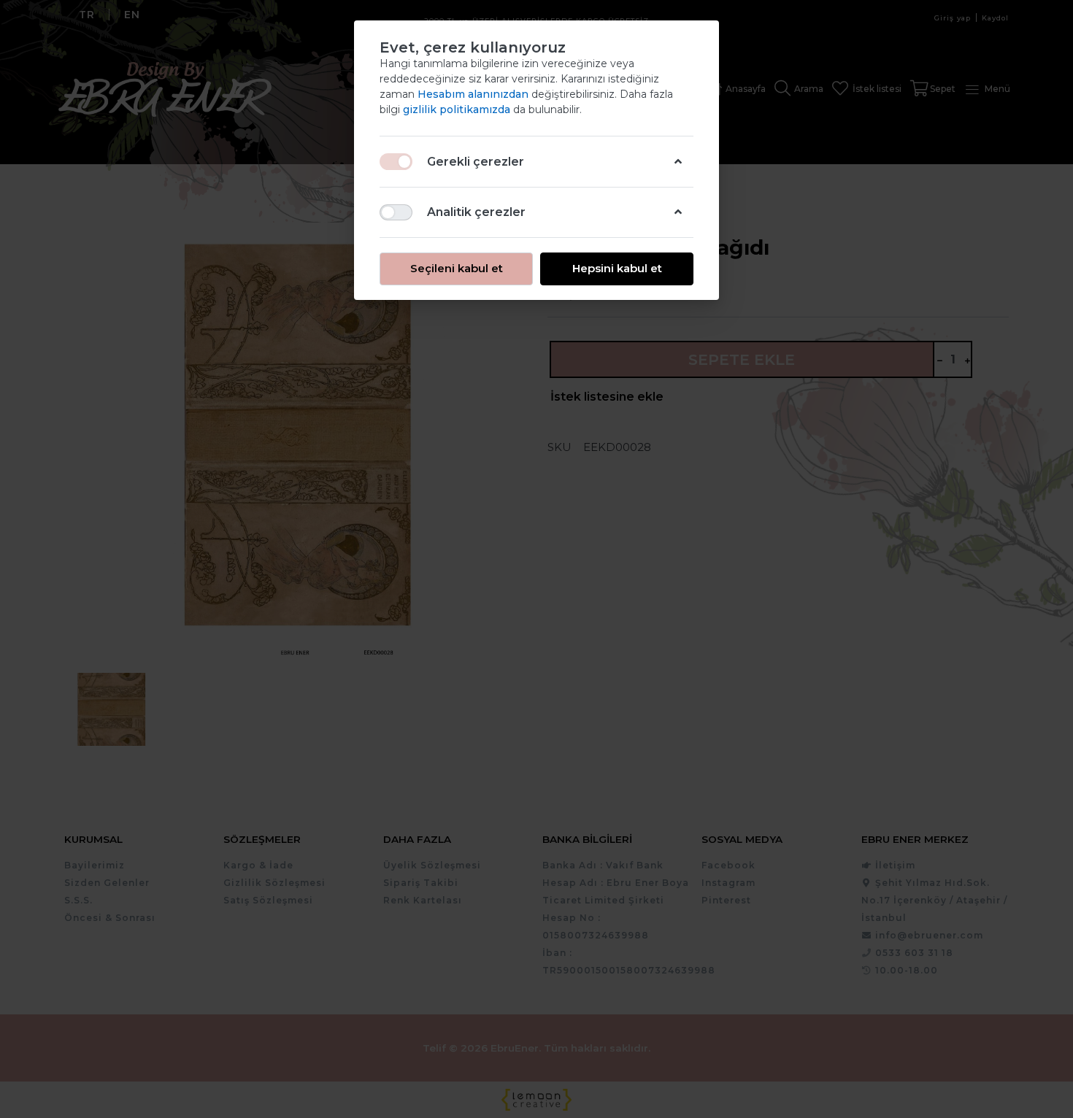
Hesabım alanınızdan (474, 94)
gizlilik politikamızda (458, 109)
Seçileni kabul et (456, 268)
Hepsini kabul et (617, 268)
